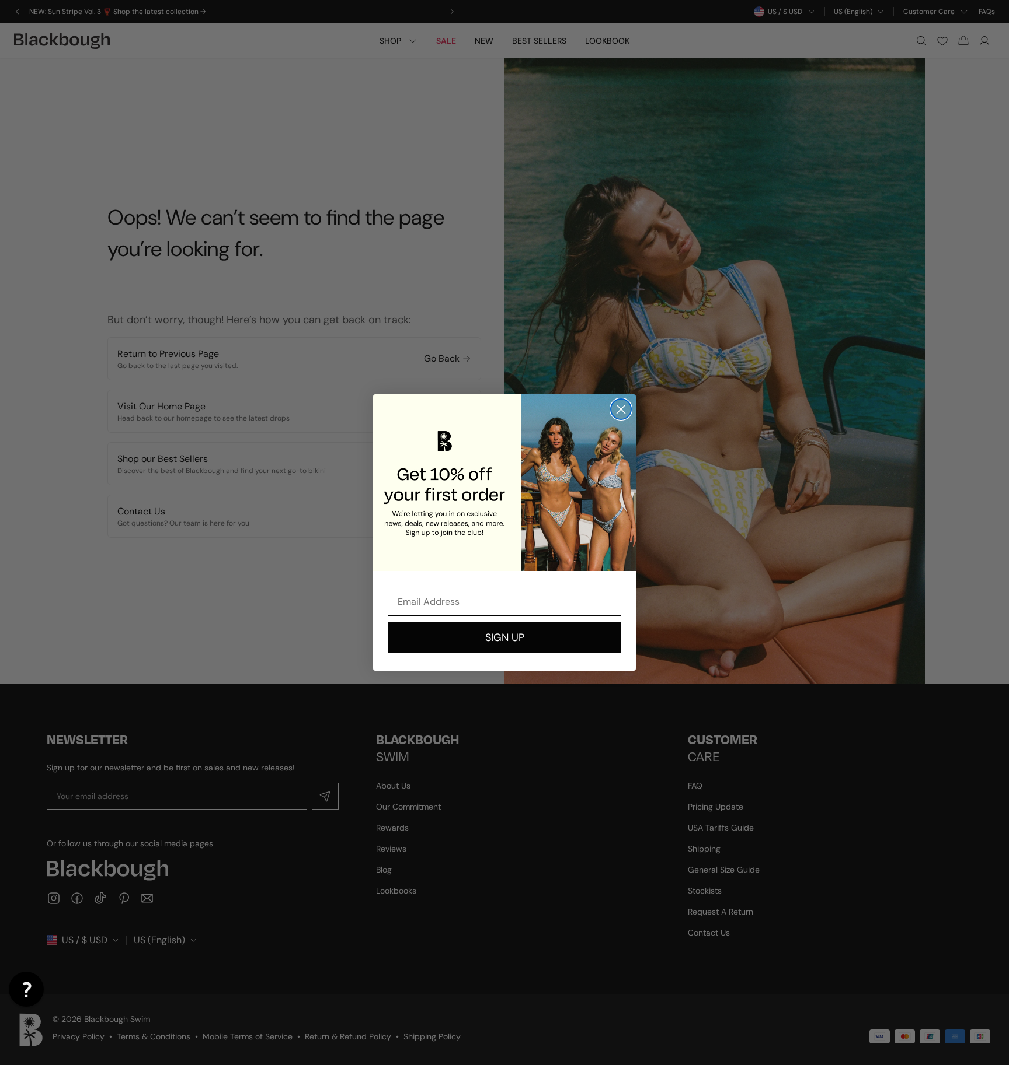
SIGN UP (504, 637)
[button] (26, 989)
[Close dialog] (621, 409)
